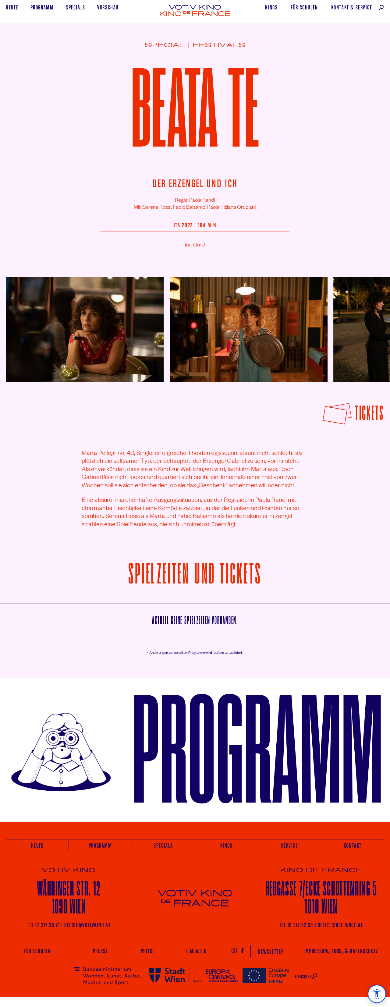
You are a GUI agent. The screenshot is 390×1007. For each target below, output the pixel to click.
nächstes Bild (370, 325)
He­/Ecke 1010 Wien (321, 897)
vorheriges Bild (20, 325)
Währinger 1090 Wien (69, 897)
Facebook (242, 949)
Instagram (234, 949)
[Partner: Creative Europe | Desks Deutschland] (266, 975)
